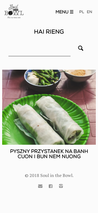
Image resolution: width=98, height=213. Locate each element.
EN (89, 12)
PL (81, 12)
